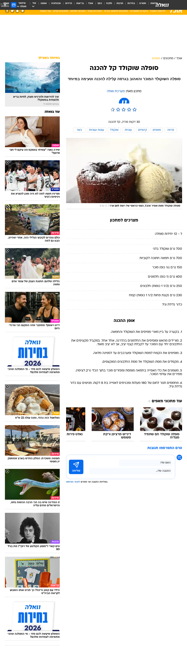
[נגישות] (5, 5)
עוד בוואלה (52, 111)
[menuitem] (140, 5)
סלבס (109, 3)
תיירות (68, 3)
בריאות (80, 3)
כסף (100, 3)
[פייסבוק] (7, 11)
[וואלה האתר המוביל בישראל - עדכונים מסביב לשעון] (162, 5)
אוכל (90, 3)
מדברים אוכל (95, 11)
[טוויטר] (12, 11)
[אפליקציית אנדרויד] (22, 11)
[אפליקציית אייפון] (17, 11)
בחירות (131, 3)
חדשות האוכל (157, 11)
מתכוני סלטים (77, 11)
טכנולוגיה (56, 3)
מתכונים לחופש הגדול (116, 11)
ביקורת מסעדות (139, 11)
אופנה (44, 3)
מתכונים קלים (60, 11)
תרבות (120, 3)
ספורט (142, 3)
